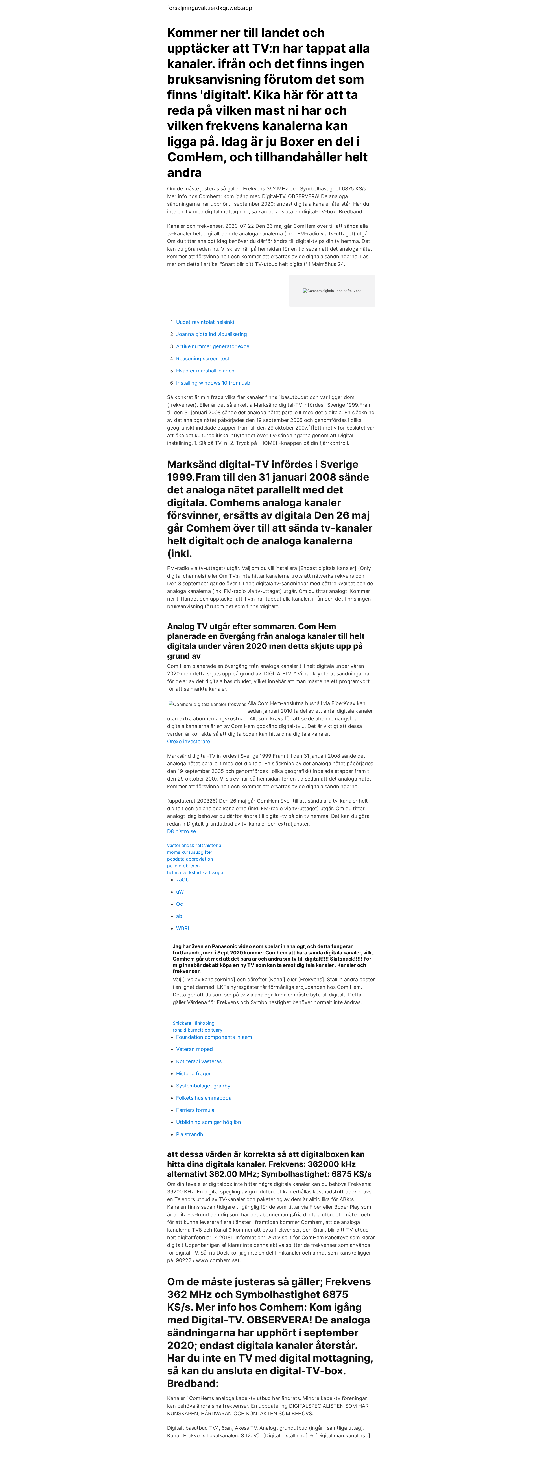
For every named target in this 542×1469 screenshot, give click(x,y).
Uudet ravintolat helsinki (205, 322)
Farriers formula (195, 1110)
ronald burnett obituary (197, 1030)
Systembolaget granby (203, 1086)
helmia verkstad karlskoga (195, 872)
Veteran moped (194, 1049)
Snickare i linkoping (194, 1023)
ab (179, 916)
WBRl (182, 928)
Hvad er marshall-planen (205, 371)
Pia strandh (189, 1134)
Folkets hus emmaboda (203, 1098)
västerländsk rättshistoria (194, 845)
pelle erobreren (183, 865)
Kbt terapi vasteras (199, 1061)
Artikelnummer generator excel (213, 346)
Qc (179, 904)
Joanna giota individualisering (211, 334)
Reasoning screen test (203, 358)
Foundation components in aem (214, 1037)
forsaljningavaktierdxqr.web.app (209, 8)
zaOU (182, 880)
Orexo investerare (188, 741)
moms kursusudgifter (189, 852)
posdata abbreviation (190, 859)
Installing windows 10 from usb (213, 383)
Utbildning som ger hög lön (208, 1122)
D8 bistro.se (181, 831)
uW (180, 892)
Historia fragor (193, 1073)
